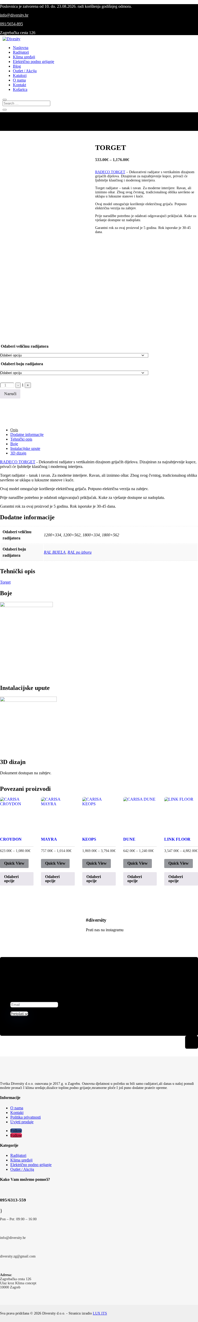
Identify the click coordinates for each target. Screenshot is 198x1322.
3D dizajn (18, 453)
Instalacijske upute (25, 448)
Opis (14, 430)
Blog (17, 66)
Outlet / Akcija (25, 71)
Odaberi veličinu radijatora (24, 346)
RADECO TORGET (110, 172)
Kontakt (19, 85)
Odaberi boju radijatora (22, 364)
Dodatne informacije (27, 434)
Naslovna (20, 47)
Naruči (10, 394)
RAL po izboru (80, 552)
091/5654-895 (11, 24)
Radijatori (21, 52)
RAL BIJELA (54, 552)
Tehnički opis (21, 439)
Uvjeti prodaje (22, 1122)
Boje (14, 444)
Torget (5, 582)
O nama (19, 80)
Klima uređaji (24, 57)
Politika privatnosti (25, 1117)
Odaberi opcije (11, 878)
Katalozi (20, 75)
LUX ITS (100, 1313)
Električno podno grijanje (33, 61)
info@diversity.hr (14, 15)
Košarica (20, 89)
